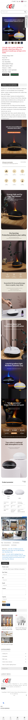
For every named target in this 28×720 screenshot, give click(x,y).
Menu (17, 719)
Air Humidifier (16, 542)
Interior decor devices (7, 661)
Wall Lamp (4, 659)
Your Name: (4, 572)
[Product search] (25, 668)
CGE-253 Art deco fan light (7, 644)
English (25, 1)
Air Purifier (13, 545)
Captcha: (4, 596)
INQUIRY (6, 74)
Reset (8, 604)
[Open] (26, 21)
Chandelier (4, 656)
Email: (3, 583)
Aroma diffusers (7, 542)
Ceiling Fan (5, 653)
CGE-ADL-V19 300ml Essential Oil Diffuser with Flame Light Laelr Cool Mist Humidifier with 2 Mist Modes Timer (13, 550)
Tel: (3, 577)
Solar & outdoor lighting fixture (9, 664)
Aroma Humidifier (5, 545)
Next (24, 29)
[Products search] (25, 11)
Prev (4, 29)
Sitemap (16, 693)
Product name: (5, 566)
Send (4, 604)
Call (10, 719)
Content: (4, 588)
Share (3, 719)
